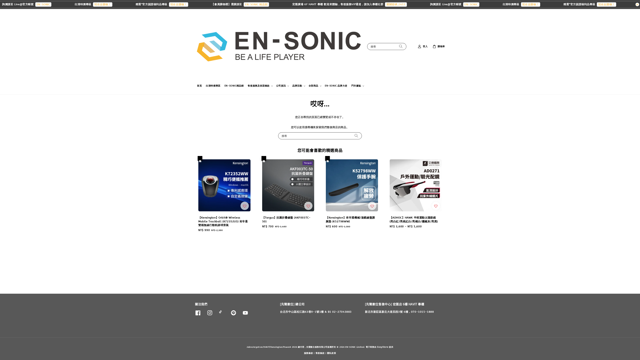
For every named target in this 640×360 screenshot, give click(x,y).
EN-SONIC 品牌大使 (336, 85)
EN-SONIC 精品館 (228, 4)
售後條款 (320, 353)
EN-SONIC (15, 4)
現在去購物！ (74, 4)
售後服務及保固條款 (259, 85)
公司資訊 (281, 85)
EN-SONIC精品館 (234, 85)
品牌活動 (297, 85)
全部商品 (313, 85)
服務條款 (308, 353)
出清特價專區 (213, 85)
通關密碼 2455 (368, 4)
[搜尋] (401, 46)
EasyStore (382, 347)
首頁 (199, 85)
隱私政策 (331, 353)
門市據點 (356, 85)
